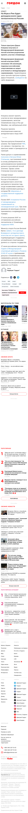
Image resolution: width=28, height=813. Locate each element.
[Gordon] (13, 3)
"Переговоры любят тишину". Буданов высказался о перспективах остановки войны (13, 580)
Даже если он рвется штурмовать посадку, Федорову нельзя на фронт (13, 387)
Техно (2, 661)
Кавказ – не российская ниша (12, 366)
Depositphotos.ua (5, 774)
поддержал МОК (7, 224)
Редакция (3, 729)
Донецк (3, 691)
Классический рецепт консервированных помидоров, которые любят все (14, 604)
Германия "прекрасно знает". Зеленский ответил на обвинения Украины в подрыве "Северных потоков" (14, 520)
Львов (2, 685)
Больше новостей (14, 585)
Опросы (16, 669)
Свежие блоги (7, 357)
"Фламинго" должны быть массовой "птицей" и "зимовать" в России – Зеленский (12, 533)
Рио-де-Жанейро (6, 284)
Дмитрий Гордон (21, 683)
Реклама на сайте (6, 732)
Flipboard (19, 708)
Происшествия (5, 667)
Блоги (15, 653)
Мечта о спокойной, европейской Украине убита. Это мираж (13, 360)
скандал (15, 284)
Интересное (4, 672)
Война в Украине (5, 645)
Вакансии (3, 726)
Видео (15, 667)
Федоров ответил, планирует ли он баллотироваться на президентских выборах (16, 481)
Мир (2, 653)
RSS (18, 711)
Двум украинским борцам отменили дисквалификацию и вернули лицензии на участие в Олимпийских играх (9, 320)
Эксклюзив (17, 661)
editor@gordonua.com (10, 752)
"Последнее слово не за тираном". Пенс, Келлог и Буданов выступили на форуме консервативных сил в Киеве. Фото (16, 491)
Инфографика (5, 669)
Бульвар (5, 329)
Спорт (8, 8)
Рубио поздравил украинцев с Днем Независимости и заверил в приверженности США (12, 549)
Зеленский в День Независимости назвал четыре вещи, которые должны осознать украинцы (11, 541)
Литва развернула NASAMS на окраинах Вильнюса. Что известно (13, 574)
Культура (3, 659)
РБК (23, 144)
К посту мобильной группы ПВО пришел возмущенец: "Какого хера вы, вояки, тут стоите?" (13, 379)
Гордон (3, 8)
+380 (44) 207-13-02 (10, 750)
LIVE (15, 659)
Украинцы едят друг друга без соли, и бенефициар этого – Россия (13, 372)
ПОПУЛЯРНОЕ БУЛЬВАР (9, 590)
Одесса (3, 688)
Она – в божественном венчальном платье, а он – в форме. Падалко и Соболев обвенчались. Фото (15, 595)
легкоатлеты (5, 286)
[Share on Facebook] (11, 277)
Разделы (16, 642)
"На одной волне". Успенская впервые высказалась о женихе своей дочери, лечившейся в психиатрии (9, 346)
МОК (9, 281)
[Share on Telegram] (18, 277)
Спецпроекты (17, 675)
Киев (2, 682)
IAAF (20, 284)
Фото (15, 664)
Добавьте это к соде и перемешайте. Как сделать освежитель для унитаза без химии (15, 631)
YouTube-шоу (17, 672)
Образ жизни (4, 664)
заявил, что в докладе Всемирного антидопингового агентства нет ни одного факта (12, 233)
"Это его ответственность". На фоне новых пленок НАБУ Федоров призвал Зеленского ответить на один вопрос (16, 463)
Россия (4, 281)
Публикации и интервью (20, 648)
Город (2, 679)
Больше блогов (14, 394)
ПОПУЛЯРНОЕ (6, 448)
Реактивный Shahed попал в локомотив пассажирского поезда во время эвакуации (15, 472)
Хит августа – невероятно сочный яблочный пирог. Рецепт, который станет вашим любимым (15, 612)
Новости (3, 642)
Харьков (3, 693)
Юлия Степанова (14, 286)
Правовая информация (7, 734)
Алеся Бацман (20, 703)
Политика (3, 648)
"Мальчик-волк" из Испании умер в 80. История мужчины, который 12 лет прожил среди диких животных (15, 454)
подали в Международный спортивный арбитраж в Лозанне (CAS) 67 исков (13, 251)
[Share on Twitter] (14, 277)
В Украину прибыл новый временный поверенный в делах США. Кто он (12, 526)
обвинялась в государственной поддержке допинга (12, 193)
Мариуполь (4, 699)
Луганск (3, 702)
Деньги (3, 650)
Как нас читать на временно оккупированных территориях (6, 740)
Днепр (3, 696)
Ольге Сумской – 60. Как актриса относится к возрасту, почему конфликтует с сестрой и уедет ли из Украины (16, 622)
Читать (22, 292)
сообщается (20, 78)
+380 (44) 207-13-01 (10, 747)
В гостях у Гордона (19, 650)
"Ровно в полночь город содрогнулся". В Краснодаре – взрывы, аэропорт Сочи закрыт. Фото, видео (14, 566)
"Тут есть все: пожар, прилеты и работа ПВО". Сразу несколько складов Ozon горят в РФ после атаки (12, 558)
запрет (14, 281)
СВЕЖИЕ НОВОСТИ (8, 506)
